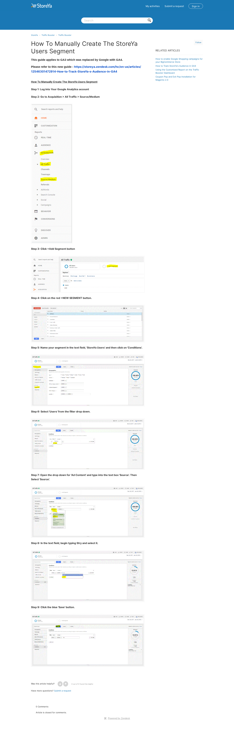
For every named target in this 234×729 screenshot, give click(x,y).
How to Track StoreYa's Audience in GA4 (176, 66)
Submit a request (174, 6)
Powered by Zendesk (119, 718)
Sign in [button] (196, 6)
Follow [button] (198, 42)
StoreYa (34, 35)
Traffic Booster (48, 35)
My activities (153, 6)
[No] (65, 684)
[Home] (41, 5)
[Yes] (60, 684)
